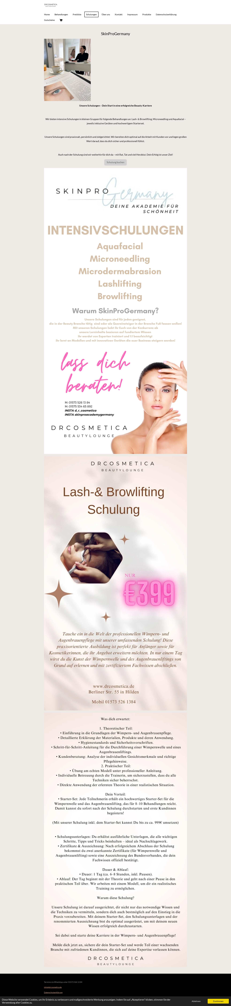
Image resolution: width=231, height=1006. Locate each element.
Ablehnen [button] (196, 1001)
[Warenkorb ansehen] (61, 20)
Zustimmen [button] (218, 1001)
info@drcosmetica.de (53, 987)
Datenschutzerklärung (53, 992)
